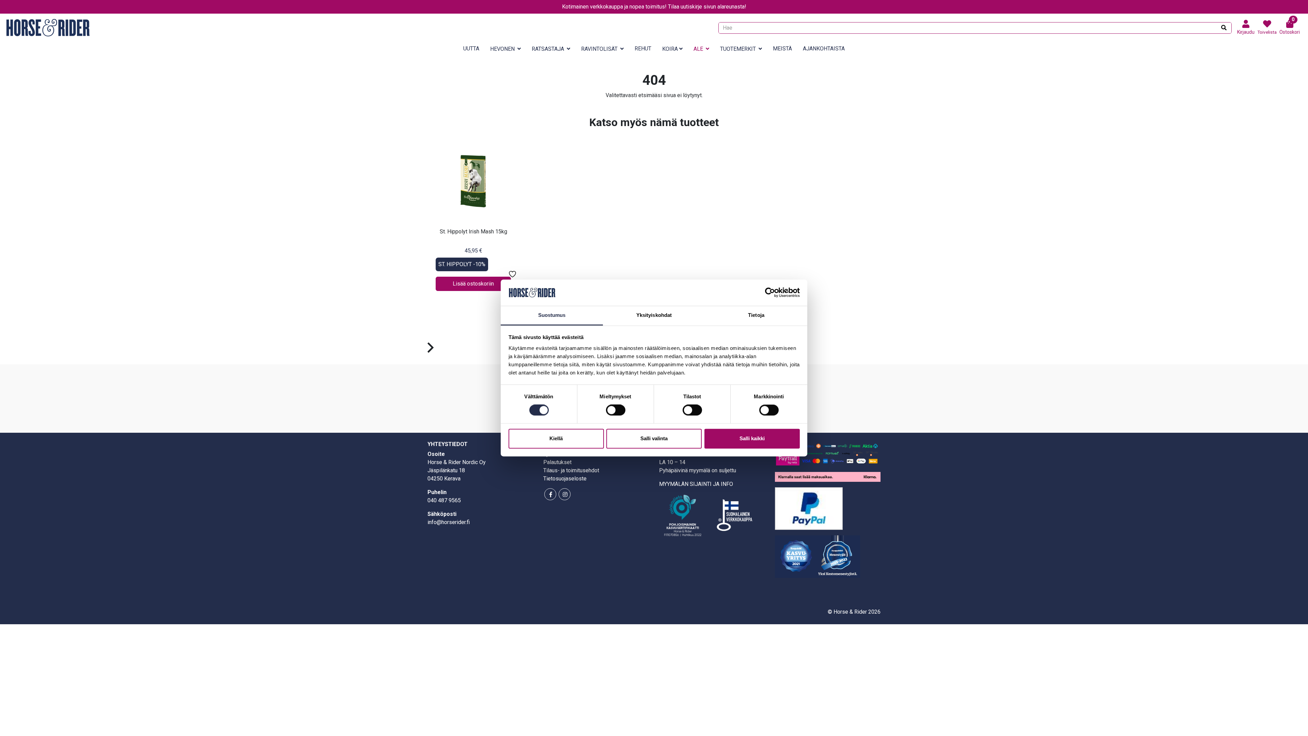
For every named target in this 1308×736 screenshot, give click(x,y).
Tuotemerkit (738, 49)
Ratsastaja (548, 49)
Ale (698, 49)
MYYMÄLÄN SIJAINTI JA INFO (696, 484)
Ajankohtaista (824, 48)
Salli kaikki (752, 438)
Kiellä (556, 438)
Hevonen (502, 49)
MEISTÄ (782, 48)
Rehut (643, 48)
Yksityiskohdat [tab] (654, 315)
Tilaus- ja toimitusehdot (571, 470)
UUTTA (471, 48)
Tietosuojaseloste (565, 478)
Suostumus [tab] (552, 315)
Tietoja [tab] (756, 315)
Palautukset (557, 462)
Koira (670, 49)
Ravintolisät (599, 49)
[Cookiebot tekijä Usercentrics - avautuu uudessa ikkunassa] (770, 293)
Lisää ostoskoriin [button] (473, 283)
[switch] (615, 410)
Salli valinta (654, 438)
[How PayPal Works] (809, 508)
